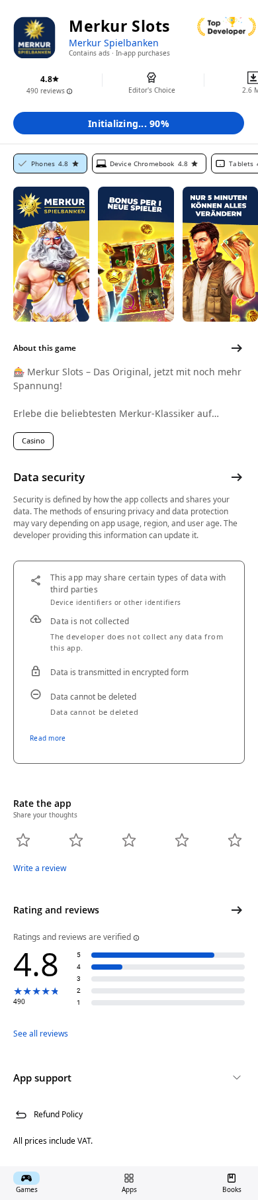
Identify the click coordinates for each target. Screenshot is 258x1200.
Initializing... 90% (128, 123)
